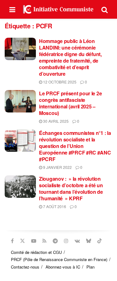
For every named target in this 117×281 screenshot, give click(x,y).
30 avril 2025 (55, 121)
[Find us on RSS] (44, 240)
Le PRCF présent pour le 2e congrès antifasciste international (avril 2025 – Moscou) (70, 103)
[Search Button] (104, 9)
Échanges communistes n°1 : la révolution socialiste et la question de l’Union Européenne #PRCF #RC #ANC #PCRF (75, 146)
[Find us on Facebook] (12, 240)
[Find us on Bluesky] (88, 240)
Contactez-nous (25, 267)
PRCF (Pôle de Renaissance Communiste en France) (59, 259)
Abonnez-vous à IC (63, 267)
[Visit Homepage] (58, 9)
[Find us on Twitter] (22, 240)
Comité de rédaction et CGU (36, 252)
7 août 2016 (54, 206)
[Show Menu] (12, 9)
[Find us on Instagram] (66, 240)
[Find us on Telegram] (55, 240)
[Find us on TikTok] (99, 240)
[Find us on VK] (77, 240)
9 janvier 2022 (57, 167)
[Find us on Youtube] (33, 240)
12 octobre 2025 (59, 81)
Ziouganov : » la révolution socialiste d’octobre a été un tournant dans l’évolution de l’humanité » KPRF (71, 188)
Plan (90, 267)
